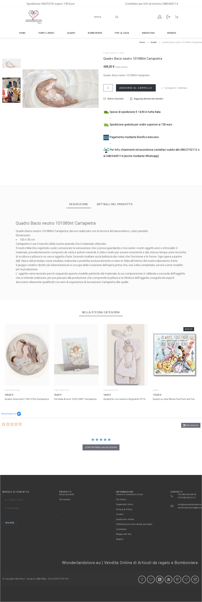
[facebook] (142, 579)
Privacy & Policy (124, 509)
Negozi (120, 539)
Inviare (10, 523)
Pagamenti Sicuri (124, 504)
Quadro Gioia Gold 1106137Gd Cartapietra (27, 399)
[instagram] (195, 579)
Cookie (119, 514)
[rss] (159, 579)
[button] (190, 425)
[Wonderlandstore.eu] (33, 17)
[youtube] (168, 579)
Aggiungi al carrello (135, 87)
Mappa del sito (124, 534)
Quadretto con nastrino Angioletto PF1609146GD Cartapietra (135, 399)
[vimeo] (186, 579)
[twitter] (151, 579)
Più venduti (65, 499)
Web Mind (41, 579)
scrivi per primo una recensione (101, 447)
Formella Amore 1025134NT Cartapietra (75, 399)
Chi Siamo (121, 499)
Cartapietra (113, 53)
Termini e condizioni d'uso (129, 494)
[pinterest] (177, 579)
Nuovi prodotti (66, 494)
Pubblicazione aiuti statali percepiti (134, 524)
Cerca (115, 17)
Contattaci (121, 529)
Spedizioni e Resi (125, 519)
